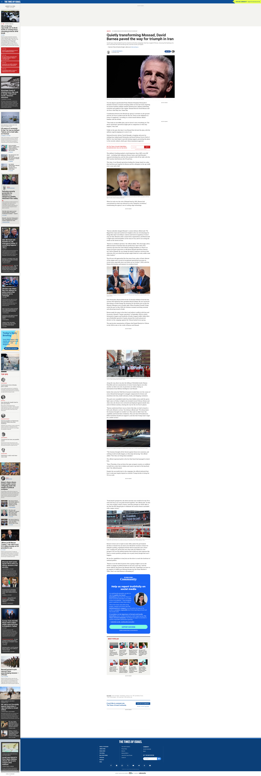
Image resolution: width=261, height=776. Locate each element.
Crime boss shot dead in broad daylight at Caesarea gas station (10, 317)
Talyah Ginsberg (4, 437)
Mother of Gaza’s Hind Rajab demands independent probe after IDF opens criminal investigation (14, 733)
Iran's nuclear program (111, 697)
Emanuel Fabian (5, 711)
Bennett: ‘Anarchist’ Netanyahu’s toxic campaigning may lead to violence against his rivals (133, 652)
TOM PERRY (4, 603)
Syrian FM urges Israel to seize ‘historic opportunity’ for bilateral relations (9, 599)
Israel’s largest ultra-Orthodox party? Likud (9, 385)
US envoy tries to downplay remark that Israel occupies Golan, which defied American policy (9, 591)
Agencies (3, 135)
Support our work (128, 627)
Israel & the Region (115, 695)
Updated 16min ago (9, 23)
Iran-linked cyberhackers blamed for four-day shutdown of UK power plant (14, 167)
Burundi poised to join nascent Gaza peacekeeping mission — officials (10, 672)
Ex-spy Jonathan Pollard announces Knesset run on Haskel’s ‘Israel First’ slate (10, 641)
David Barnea (122, 695)
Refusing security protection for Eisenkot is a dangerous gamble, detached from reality (10, 194)
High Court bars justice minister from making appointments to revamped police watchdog (10, 310)
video (100, 761)
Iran (131, 695)
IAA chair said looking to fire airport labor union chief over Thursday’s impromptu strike (14, 513)
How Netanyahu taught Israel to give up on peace (9, 403)
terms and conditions (126, 746)
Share (168, 51)
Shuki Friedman (4, 383)
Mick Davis (3, 400)
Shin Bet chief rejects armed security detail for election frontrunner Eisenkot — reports (10, 212)
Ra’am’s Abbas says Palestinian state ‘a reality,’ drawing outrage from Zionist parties (142, 669)
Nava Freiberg (12, 711)
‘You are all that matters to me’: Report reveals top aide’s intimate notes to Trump (113, 669)
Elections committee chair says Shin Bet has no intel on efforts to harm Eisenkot (10, 260)
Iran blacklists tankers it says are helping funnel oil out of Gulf (9, 71)
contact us (124, 757)
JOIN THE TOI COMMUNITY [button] (143, 703)
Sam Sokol (4, 99)
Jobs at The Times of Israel (127, 755)
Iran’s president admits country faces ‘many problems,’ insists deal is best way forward (123, 653)
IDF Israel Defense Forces (138, 695)
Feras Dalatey (10, 603)
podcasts (101, 759)
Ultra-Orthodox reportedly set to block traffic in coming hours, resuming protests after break (9, 29)
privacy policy (124, 748)
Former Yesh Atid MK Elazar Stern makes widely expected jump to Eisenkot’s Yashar (10, 623)
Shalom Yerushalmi (117, 51)
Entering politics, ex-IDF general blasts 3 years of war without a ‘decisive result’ (10, 649)
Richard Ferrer (4, 453)
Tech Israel (102, 753)
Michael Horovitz (6, 262)
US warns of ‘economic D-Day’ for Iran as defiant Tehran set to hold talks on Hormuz (10, 131)
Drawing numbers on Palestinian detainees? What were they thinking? (9, 422)
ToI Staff (9, 99)
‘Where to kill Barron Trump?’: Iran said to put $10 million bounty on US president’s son (10, 545)
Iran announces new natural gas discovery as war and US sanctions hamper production (14, 157)
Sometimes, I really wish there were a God (9, 456)
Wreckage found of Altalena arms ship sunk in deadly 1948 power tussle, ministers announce (9, 94)
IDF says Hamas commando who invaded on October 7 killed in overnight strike (9, 58)
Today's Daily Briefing (10, 334)
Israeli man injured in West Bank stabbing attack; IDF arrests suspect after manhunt (9, 760)
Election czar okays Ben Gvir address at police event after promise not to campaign (9, 292)
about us (123, 751)
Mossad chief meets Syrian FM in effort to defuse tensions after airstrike (10, 564)
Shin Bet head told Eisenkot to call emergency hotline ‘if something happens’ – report (10, 243)
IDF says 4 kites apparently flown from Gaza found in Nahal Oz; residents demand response (133, 669)
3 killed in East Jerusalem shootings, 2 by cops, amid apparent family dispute (9, 324)
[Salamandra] (142, 773)
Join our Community (241, 1)
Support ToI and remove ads (254, 1)
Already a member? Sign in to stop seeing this (128, 630)
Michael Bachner (6, 222)
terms (145, 149)
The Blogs (101, 757)
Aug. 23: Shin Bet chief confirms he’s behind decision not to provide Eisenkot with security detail (10, 267)
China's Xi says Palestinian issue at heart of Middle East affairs (10, 51)
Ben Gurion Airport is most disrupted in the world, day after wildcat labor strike (14, 521)
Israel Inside (102, 751)
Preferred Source (134, 47)
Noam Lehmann (6, 319)
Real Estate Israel (103, 755)
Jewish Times (102, 748)
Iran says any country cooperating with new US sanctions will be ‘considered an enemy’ (113, 653)
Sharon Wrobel (12, 507)
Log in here (147, 706)
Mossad (127, 695)
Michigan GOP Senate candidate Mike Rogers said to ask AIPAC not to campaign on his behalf (143, 653)
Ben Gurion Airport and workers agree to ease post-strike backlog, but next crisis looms (14, 503)
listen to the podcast (12, 348)
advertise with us (125, 753)
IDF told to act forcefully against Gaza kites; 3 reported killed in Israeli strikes (10, 707)
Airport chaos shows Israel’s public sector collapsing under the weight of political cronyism (123, 669)
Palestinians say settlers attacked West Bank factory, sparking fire (9, 65)
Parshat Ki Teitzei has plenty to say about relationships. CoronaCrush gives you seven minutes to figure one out (10, 444)
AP (2, 676)
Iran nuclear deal (120, 697)
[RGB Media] (131, 773)
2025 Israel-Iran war (128, 697)
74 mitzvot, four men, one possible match (10, 440)
